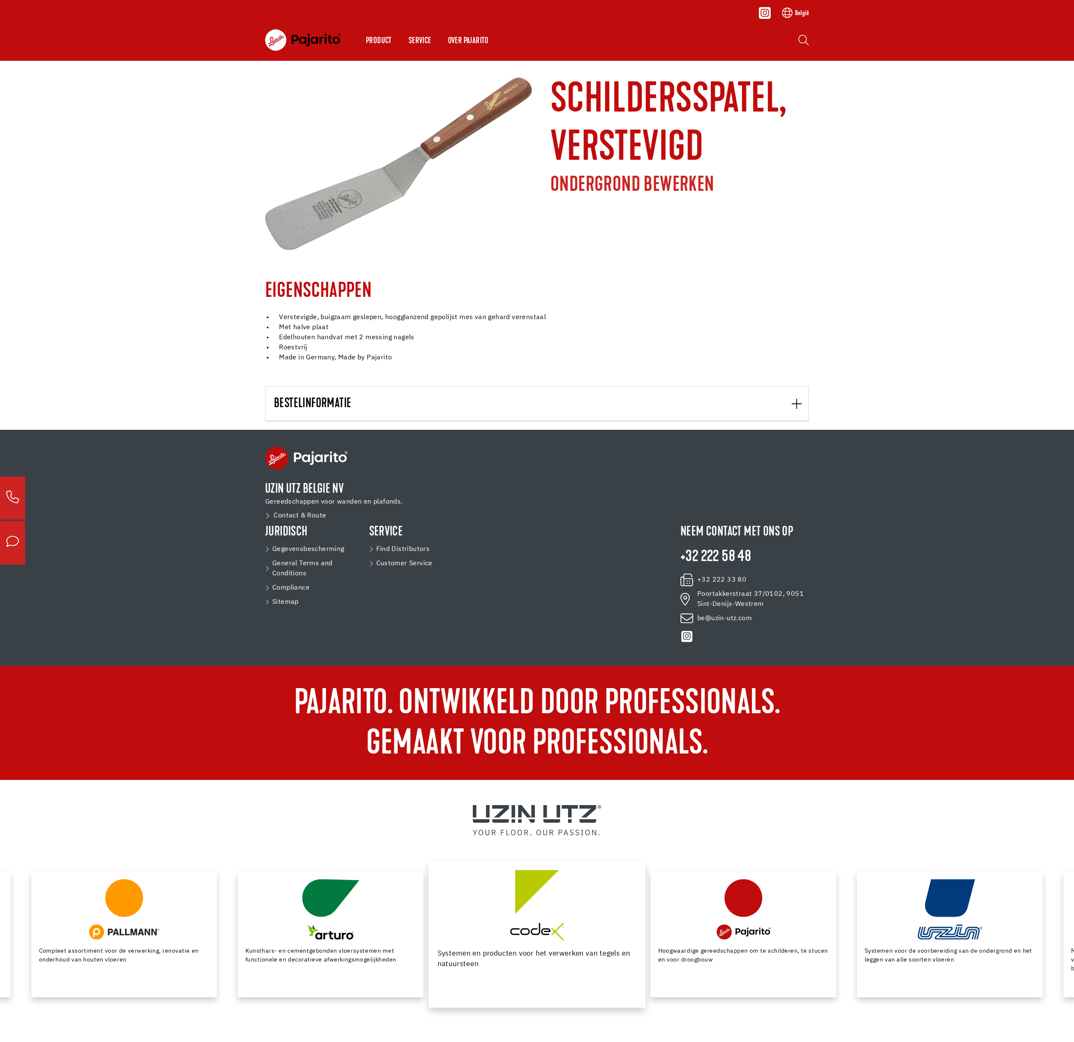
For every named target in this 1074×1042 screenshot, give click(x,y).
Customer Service (404, 563)
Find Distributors (403, 549)
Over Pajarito (468, 41)
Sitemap (285, 602)
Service (420, 41)
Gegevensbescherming (308, 549)
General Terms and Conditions (302, 568)
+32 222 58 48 (715, 557)
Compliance (291, 588)
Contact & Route (300, 515)
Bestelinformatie (312, 404)
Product (379, 41)
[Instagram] (765, 13)
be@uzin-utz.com (724, 618)
